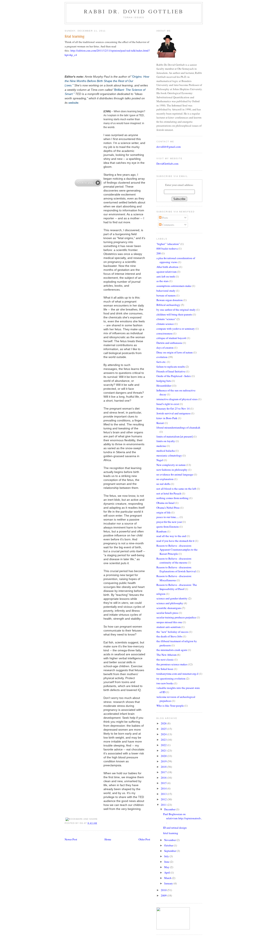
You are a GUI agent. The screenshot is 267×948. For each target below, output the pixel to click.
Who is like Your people (170, 705)
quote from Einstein (167, 526)
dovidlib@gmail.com (168, 147)
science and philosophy (169, 603)
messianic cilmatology (169, 455)
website (73, 102)
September (170, 851)
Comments (167, 225)
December (170, 809)
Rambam (161, 531)
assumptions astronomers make (173, 286)
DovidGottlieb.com (167, 163)
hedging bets (163, 381)
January (169, 883)
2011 (164, 805)
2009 (164, 895)
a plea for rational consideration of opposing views (175, 260)
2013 (164, 794)
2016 (164, 777)
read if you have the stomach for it (175, 541)
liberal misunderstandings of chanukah (178, 427)
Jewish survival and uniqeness (173, 413)
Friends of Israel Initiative (170, 371)
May (167, 867)
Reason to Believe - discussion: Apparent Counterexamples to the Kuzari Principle (177, 550)
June (167, 862)
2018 (164, 767)
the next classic (165, 659)
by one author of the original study (176, 309)
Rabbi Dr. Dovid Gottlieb (134, 11)
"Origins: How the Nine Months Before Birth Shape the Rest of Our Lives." (107, 81)
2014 (164, 788)
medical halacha (165, 451)
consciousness (164, 333)
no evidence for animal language (174, 474)
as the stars (162, 281)
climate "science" (166, 319)
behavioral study (165, 290)
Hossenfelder (163, 385)
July (167, 856)
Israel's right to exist (167, 404)
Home (108, 839)
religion (160, 594)
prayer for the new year (169, 522)
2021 (164, 750)
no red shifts (163, 484)
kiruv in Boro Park (166, 418)
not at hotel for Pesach (168, 493)
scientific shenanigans (168, 608)
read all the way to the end (171, 536)
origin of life (163, 512)
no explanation (165, 479)
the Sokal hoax (164, 669)
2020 (164, 756)
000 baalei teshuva (167, 248)
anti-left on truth (165, 276)
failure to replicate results (170, 366)
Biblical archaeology (168, 305)
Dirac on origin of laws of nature (174, 352)
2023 (164, 739)
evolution (162, 357)
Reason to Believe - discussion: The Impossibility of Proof (176, 587)
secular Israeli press (167, 613)
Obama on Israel (165, 503)
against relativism (166, 272)
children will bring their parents (174, 314)
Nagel (159, 460)
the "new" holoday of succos (172, 632)
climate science (165, 324)
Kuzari (160, 423)
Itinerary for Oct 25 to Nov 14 (173, 408)
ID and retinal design (175, 828)
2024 (164, 734)
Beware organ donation (169, 300)
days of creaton (165, 347)
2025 (164, 729)
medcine (161, 446)
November (170, 840)
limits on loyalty (165, 441)
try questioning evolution (170, 678)
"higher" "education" (168, 244)
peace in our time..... (167, 517)
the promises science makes (171, 664)
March (168, 878)
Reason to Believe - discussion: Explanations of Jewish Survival (176, 569)
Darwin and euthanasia (169, 343)
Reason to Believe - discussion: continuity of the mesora (174, 561)
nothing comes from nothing (172, 498)
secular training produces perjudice (176, 617)
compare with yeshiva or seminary (175, 328)
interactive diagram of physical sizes (177, 399)
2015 (164, 783)
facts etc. (161, 362)
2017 (164, 772)
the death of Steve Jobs (169, 636)
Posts (164, 217)
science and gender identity (172, 598)
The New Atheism (166, 655)
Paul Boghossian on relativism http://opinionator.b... (182, 818)
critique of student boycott (171, 338)
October (169, 845)
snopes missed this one (169, 622)
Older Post (144, 839)
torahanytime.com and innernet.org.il (177, 674)
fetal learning (74, 36)
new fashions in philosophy (172, 469)
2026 (164, 723)
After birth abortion (167, 267)
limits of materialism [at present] (174, 436)
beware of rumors (166, 295)
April (167, 872)
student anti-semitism (168, 627)
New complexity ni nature (171, 465)
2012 (164, 799)
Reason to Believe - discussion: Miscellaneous (174, 578)
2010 (164, 890)
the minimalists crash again (171, 650)
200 (158, 253)
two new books (164, 683)
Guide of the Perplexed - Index (173, 376)
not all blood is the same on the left (176, 488)
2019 (164, 761)
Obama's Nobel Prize (168, 507)
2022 (164, 745)
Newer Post (71, 839)
